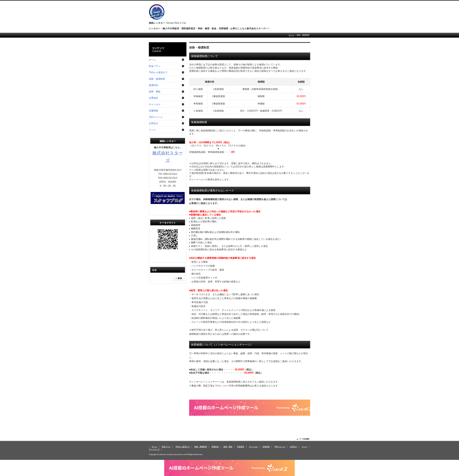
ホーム (291, 35)
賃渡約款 (153, 85)
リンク (152, 129)
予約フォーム (156, 117)
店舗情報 (153, 110)
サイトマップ (154, 449)
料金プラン (154, 66)
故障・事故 (154, 91)
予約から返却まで (158, 72)
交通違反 (153, 98)
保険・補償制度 (157, 79)
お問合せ (153, 123)
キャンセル (154, 104)
